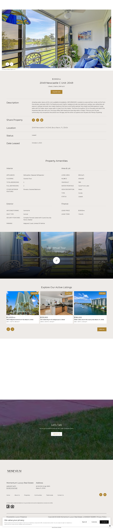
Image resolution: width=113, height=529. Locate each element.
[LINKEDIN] (104, 494)
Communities (38, 495)
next (11, 64)
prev (7, 64)
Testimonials (49, 495)
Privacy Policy (101, 517)
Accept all (104, 522)
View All (102, 329)
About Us (17, 495)
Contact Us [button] (56, 434)
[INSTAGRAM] (100, 494)
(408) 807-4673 (11, 486)
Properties (27, 495)
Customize (94, 522)
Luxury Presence (21, 517)
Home (8, 495)
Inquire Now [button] (56, 92)
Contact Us (61, 495)
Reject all (84, 522)
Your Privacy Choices (56, 527)
